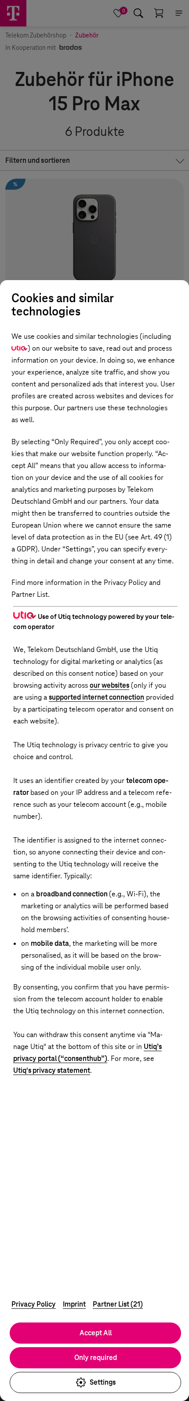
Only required (95, 1357)
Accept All (96, 1332)
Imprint (74, 1304)
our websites (109, 685)
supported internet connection (96, 697)
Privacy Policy (33, 1304)
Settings (103, 1382)
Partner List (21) (118, 1304)
